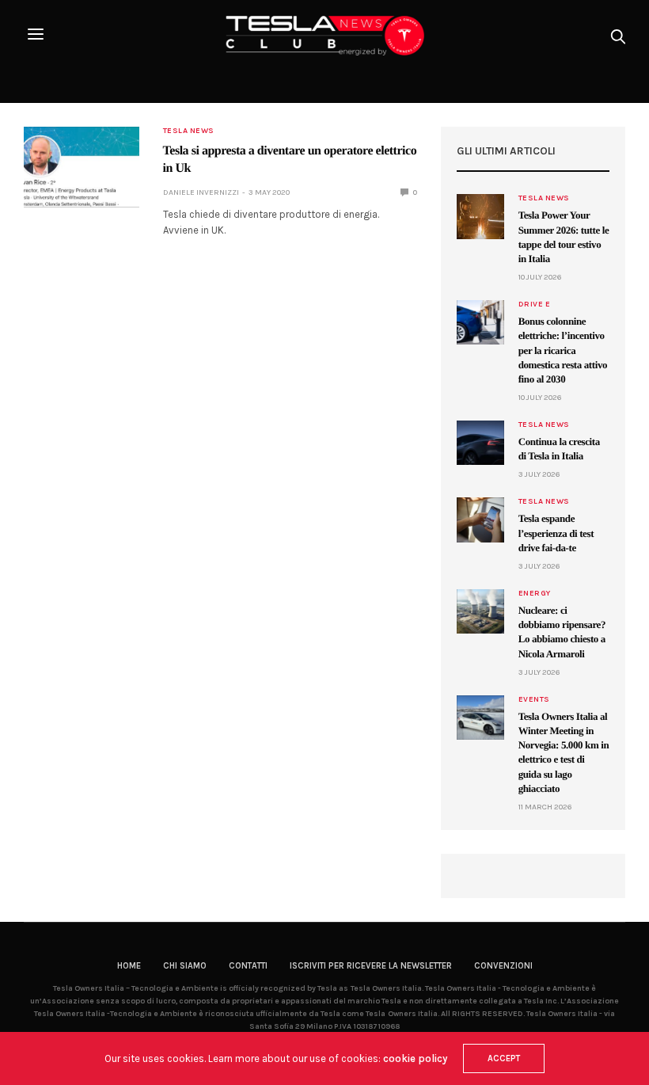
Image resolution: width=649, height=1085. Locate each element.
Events (534, 699)
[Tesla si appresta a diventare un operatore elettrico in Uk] (81, 167)
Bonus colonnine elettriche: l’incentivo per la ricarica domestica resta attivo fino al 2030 (562, 350)
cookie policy (415, 1058)
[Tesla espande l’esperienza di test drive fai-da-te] (480, 519)
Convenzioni (503, 966)
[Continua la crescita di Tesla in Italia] (480, 443)
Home (129, 966)
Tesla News (188, 131)
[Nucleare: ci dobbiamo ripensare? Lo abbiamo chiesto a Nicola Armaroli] (480, 611)
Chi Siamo (185, 966)
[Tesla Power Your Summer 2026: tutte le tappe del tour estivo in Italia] (480, 216)
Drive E (534, 304)
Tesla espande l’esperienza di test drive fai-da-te (556, 532)
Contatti (248, 966)
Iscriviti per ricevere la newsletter (371, 966)
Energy (534, 593)
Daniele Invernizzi (201, 192)
